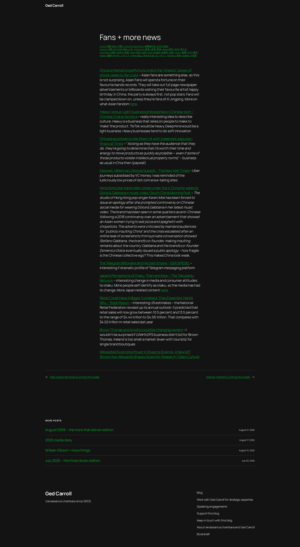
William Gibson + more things (67, 450)
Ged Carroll (54, 5)
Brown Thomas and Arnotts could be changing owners (141, 329)
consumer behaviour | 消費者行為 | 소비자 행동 (145, 46)
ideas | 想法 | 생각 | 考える (174, 49)
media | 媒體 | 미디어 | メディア (114, 55)
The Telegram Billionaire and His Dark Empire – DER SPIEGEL (145, 263)
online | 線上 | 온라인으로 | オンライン (148, 55)
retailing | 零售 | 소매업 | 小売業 (182, 55)
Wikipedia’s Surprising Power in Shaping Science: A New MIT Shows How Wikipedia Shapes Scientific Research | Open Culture (149, 354)
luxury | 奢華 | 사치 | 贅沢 (186, 52)
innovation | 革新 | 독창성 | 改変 (114, 52)
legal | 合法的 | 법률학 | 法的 (161, 52)
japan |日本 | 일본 (138, 52)
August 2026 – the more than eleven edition (79, 430)
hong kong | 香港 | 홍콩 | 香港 (147, 49)
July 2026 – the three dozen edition (72, 461)
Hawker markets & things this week (228, 377)
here (133, 104)
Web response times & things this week (75, 377)
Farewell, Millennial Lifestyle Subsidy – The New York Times (144, 170)
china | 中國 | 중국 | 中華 (111, 46)
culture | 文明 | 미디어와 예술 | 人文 (116, 49)
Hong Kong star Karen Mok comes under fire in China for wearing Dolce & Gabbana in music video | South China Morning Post (149, 190)
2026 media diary (58, 440)
